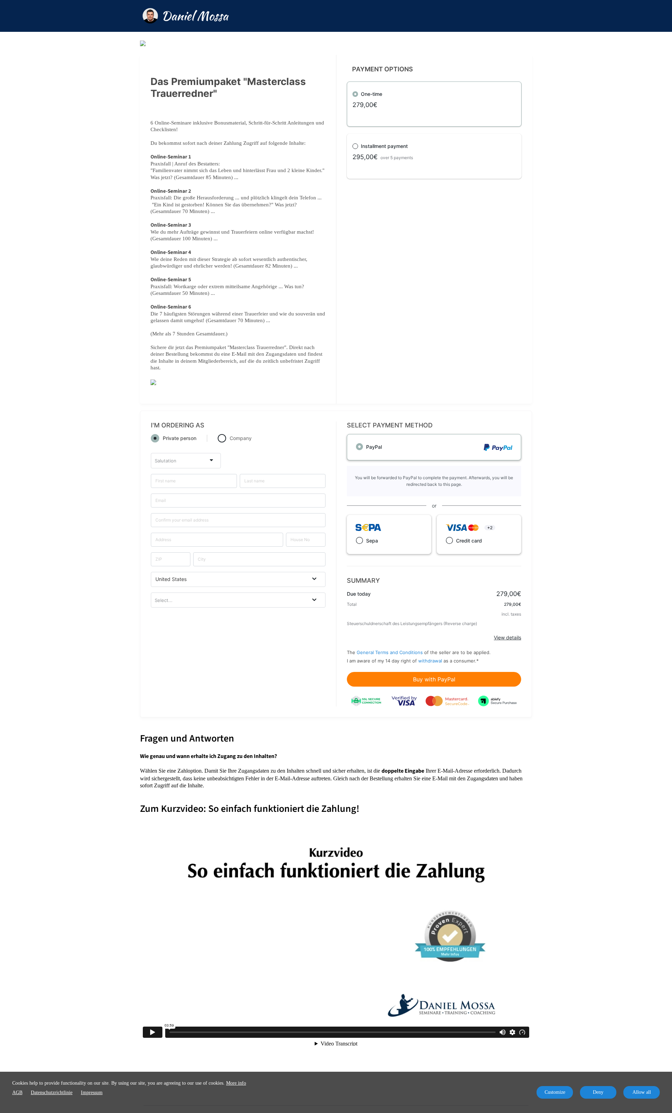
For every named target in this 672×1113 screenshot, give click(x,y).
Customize (555, 1092)
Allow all (641, 1092)
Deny (598, 1092)
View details (507, 637)
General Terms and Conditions (390, 652)
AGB (17, 1092)
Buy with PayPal (434, 679)
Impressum (92, 1092)
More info (236, 1083)
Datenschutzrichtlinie (51, 1092)
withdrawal (430, 661)
